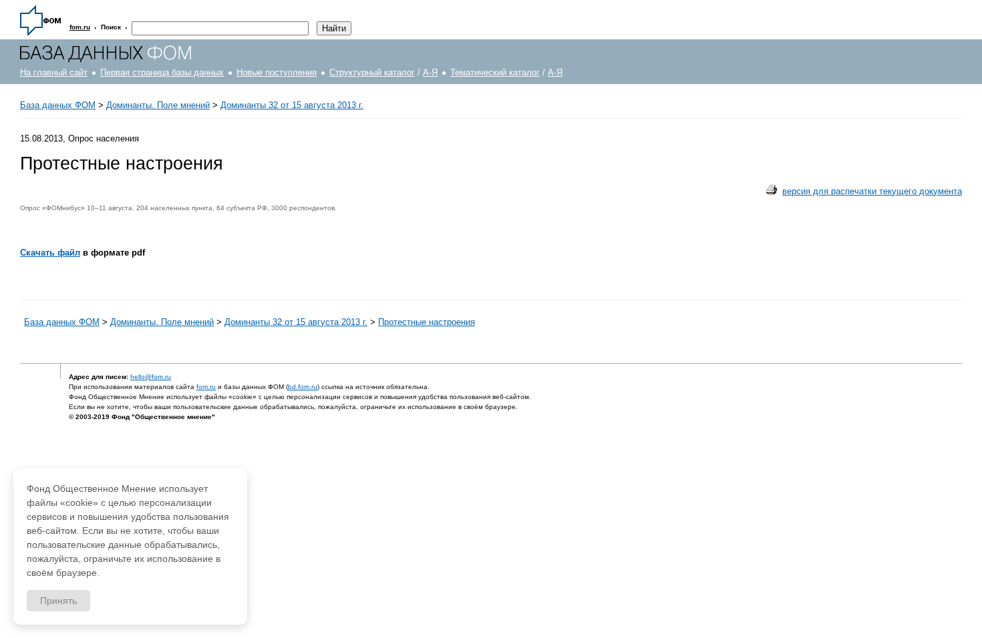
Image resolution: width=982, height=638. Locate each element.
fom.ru (206, 386)
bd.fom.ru (302, 386)
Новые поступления (276, 72)
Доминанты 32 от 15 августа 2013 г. (291, 105)
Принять (58, 600)
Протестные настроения (426, 322)
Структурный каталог (372, 72)
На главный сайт (54, 72)
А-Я (430, 72)
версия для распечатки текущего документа (872, 191)
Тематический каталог (495, 72)
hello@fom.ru (150, 376)
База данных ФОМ (58, 105)
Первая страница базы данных (162, 72)
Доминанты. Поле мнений (158, 105)
